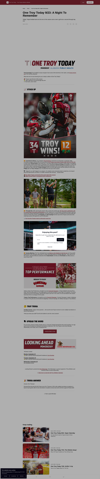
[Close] (64, 231)
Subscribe (60, 239)
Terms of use (55, 242)
